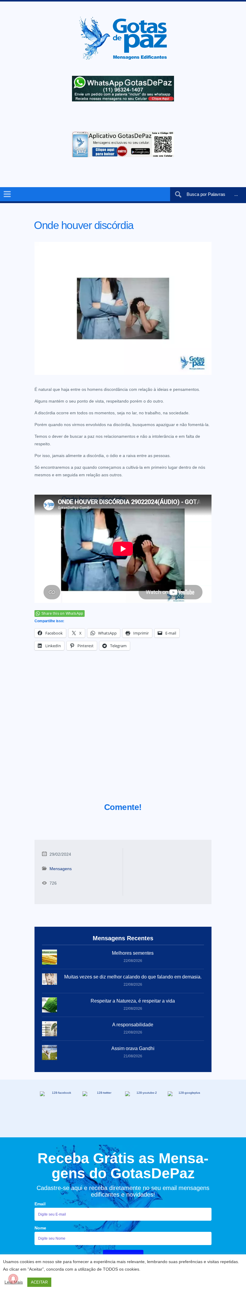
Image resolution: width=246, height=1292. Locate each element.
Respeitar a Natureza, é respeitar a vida (133, 1000)
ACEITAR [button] (39, 1282)
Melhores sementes (133, 953)
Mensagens (61, 868)
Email (40, 1203)
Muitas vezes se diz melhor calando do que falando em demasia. (133, 976)
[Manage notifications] (13, 1279)
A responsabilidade (132, 1024)
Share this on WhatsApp (62, 613)
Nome (40, 1228)
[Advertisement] (123, 734)
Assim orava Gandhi (132, 1048)
